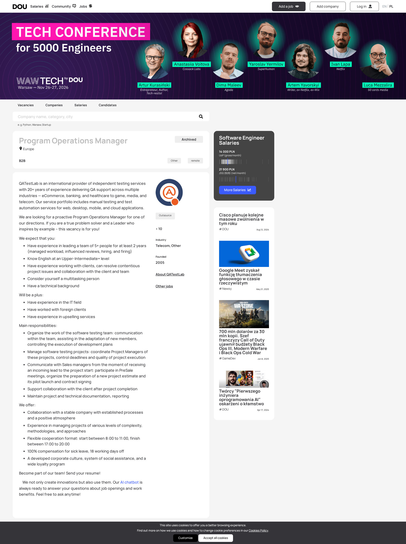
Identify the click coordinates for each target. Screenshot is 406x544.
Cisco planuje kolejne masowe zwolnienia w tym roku (241, 219)
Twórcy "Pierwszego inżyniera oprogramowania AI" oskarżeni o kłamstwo (241, 397)
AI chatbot (129, 482)
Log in (361, 6)
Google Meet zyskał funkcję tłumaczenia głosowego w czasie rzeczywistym (240, 276)
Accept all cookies (215, 538)
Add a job (286, 6)
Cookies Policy (258, 530)
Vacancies (26, 105)
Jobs (83, 6)
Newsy (227, 289)
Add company (328, 6)
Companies (54, 105)
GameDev (229, 358)
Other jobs (164, 286)
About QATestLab (170, 274)
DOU (225, 229)
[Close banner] (403, 13)
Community (61, 6)
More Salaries (235, 190)
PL (391, 6)
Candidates (108, 105)
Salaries (36, 6)
